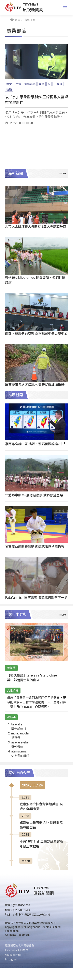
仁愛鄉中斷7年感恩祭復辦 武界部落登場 (34, 494)
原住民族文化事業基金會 (19, 945)
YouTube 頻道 (13, 955)
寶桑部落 (29, 84)
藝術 (9, 89)
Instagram (11, 959)
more (26, 861)
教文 (9, 84)
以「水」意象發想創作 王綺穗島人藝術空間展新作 (36, 99)
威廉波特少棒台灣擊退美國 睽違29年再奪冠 (41, 806)
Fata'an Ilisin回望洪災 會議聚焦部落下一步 (36, 597)
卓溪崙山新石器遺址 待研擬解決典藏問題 (41, 825)
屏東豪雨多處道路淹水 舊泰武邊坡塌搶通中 (36, 384)
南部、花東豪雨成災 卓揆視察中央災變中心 (36, 333)
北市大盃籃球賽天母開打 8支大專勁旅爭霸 (35, 226)
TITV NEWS (30, 4)
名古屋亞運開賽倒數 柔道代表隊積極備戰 (34, 546)
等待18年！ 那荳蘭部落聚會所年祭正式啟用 (41, 843)
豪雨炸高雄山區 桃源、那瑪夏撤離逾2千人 (35, 443)
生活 (18, 84)
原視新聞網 (33, 9)
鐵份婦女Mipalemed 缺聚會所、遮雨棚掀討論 (35, 280)
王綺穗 (58, 84)
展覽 (41, 84)
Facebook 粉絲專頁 (16, 950)
